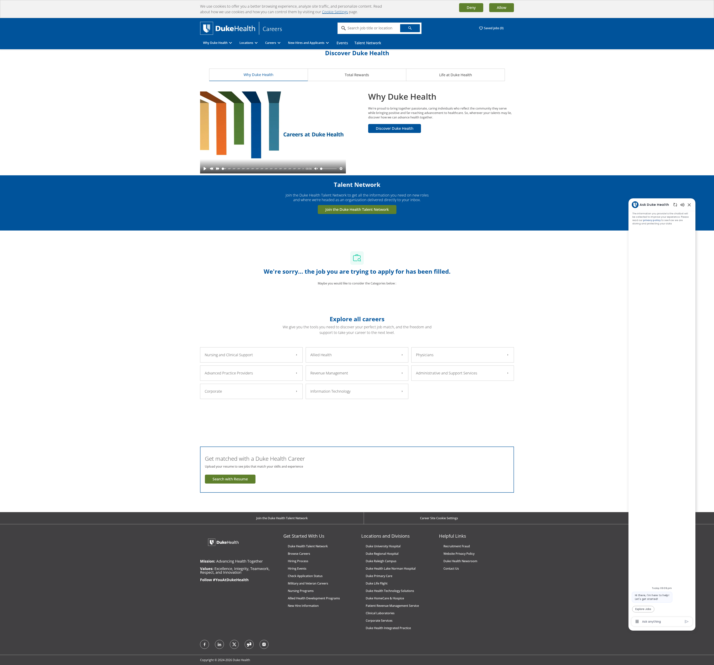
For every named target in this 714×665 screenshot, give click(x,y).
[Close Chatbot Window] (689, 204)
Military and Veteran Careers (308, 583)
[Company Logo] (241, 28)
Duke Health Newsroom (460, 561)
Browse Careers (299, 554)
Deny (471, 7)
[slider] (263, 168)
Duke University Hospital (383, 546)
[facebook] (204, 644)
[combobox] (369, 28)
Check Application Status (305, 576)
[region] (661, 412)
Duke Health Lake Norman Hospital (391, 568)
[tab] (258, 75)
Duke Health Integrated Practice (388, 628)
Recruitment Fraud (456, 546)
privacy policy (652, 220)
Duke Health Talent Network (308, 546)
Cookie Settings (335, 11)
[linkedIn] (219, 644)
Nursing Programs (301, 591)
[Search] (410, 28)
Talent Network (367, 42)
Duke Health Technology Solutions (390, 591)
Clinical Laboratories (380, 613)
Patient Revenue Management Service (392, 606)
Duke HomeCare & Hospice (385, 598)
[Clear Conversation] (675, 204)
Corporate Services (379, 621)
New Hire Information (303, 606)
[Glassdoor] (249, 644)
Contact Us (451, 568)
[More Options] (637, 621)
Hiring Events (297, 568)
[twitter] (234, 644)
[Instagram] (264, 644)
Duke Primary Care (379, 576)
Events (342, 42)
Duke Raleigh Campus (381, 561)
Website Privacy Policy (459, 554)
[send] (686, 621)
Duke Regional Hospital (382, 554)
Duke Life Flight (376, 583)
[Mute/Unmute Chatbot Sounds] (682, 204)
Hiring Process (298, 561)
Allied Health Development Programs (314, 598)
